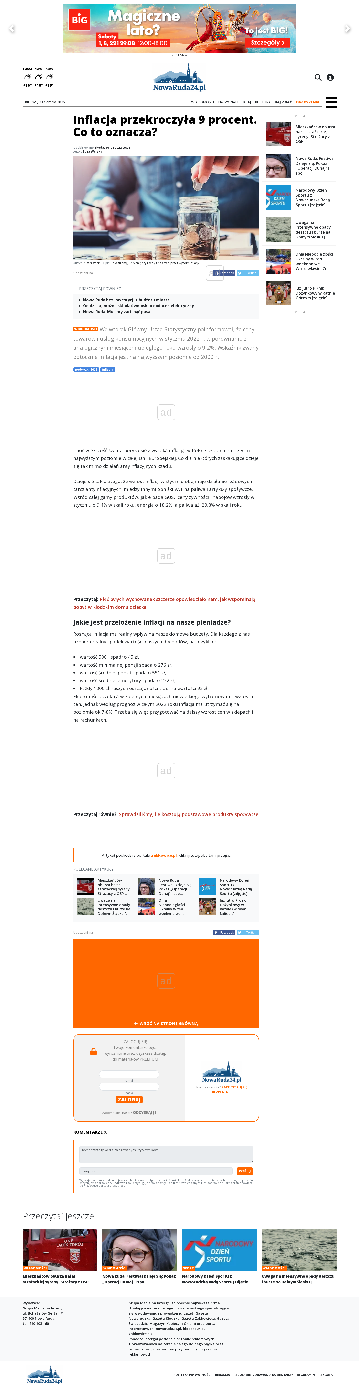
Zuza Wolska (92, 151)
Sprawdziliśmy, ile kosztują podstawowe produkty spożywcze (188, 814)
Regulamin (306, 1375)
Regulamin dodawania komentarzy (263, 1375)
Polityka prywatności (192, 1375)
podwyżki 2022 (86, 369)
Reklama (326, 1375)
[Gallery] (179, 28)
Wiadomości (85, 329)
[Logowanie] (330, 77)
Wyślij (245, 1171)
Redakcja (222, 1375)
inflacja (107, 369)
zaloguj (129, 1099)
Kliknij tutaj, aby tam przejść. (205, 855)
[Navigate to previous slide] (11, 28)
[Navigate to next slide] (348, 28)
